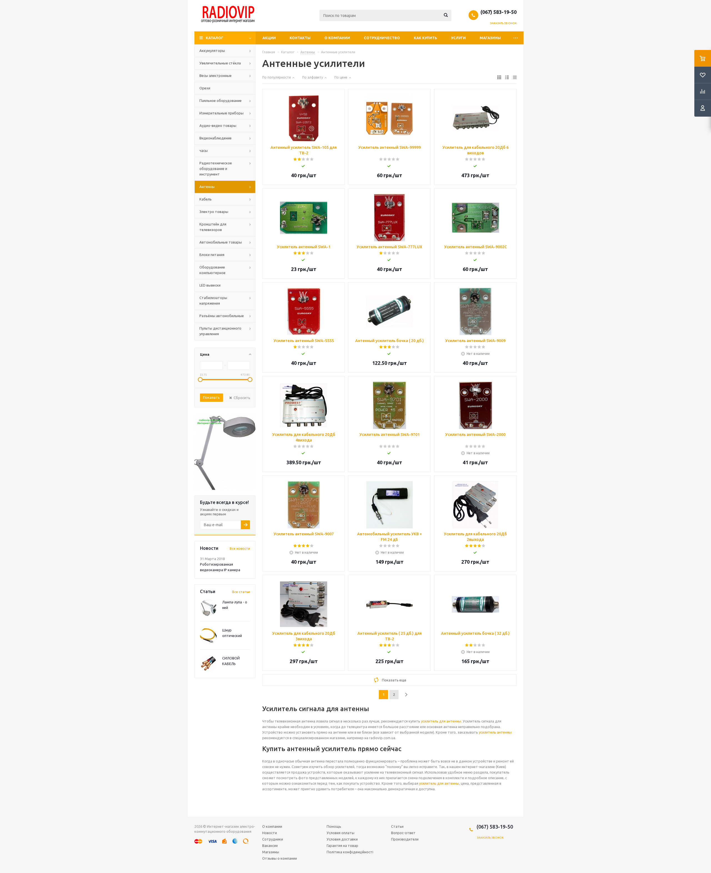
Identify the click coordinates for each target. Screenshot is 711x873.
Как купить (425, 38)
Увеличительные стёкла (220, 63)
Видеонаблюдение (215, 138)
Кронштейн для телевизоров (212, 227)
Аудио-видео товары (217, 125)
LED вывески (210, 285)
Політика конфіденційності (350, 852)
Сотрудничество (382, 38)
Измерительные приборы (221, 113)
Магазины (490, 38)
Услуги (458, 38)
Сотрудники (272, 839)
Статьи (397, 826)
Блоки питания (211, 255)
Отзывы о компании (279, 858)
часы (203, 150)
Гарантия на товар (342, 845)
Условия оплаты (340, 833)
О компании (337, 38)
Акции (269, 38)
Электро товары (213, 212)
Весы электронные (215, 75)
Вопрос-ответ (403, 833)
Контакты (300, 38)
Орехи (204, 88)
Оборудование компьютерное (212, 270)
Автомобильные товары (220, 242)
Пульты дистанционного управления (220, 331)
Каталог (214, 38)
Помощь (334, 826)
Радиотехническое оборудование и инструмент (215, 168)
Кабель (205, 199)
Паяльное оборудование (220, 100)
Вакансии (270, 845)
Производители (405, 839)
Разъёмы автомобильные (221, 316)
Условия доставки (342, 839)
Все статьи (241, 592)
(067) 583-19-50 (498, 11)
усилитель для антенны (441, 721)
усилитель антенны (495, 732)
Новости (269, 833)
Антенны (207, 187)
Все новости (240, 548)
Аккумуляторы (212, 50)
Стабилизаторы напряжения (213, 300)
